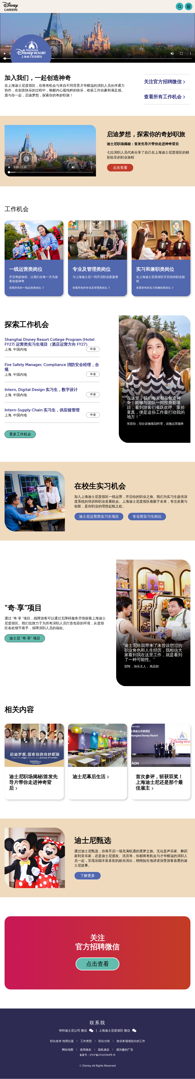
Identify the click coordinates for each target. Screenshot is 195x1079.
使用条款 (85, 1050)
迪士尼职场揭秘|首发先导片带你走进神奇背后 (33, 782)
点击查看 (120, 168)
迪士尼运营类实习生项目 (99, 516)
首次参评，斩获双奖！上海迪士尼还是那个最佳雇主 (159, 782)
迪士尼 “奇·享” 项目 (24, 638)
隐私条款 (103, 1050)
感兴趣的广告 (124, 1050)
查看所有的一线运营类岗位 (25, 287)
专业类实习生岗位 (147, 516)
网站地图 (67, 1050)
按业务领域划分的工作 (131, 1041)
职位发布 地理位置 (62, 1041)
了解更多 (87, 876)
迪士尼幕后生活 (90, 776)
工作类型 (86, 1041)
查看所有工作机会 (163, 97)
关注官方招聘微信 (163, 82)
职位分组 (104, 1041)
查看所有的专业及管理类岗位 (90, 287)
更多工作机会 (20, 434)
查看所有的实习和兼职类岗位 (153, 287)
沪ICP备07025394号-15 (102, 1055)
